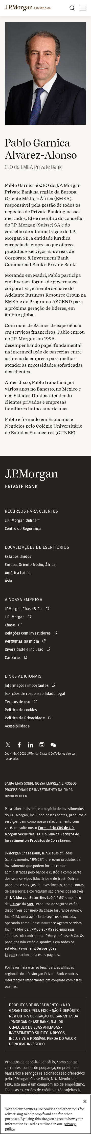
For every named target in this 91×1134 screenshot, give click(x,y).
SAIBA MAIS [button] (14, 783)
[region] (45, 1114)
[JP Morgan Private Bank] (31, 485)
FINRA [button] (14, 904)
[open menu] (83, 8)
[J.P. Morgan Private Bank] (28, 8)
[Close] (84, 1101)
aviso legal (39, 967)
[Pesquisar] (72, 8)
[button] (8, 744)
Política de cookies (21, 710)
